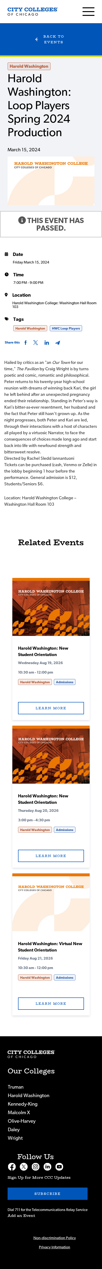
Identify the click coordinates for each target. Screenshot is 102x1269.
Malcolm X (19, 1112)
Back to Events (53, 39)
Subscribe (47, 1193)
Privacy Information (54, 1247)
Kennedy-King (22, 1104)
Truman (15, 1087)
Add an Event (21, 1216)
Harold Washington (29, 66)
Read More (51, 609)
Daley (14, 1129)
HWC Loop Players (66, 328)
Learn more (51, 708)
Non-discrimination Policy (54, 1238)
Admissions (64, 682)
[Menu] (88, 12)
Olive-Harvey (22, 1121)
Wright (15, 1138)
